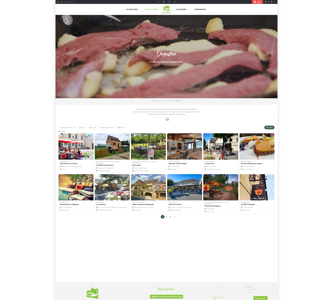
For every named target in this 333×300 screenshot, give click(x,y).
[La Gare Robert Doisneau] (257, 2)
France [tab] (250, 287)
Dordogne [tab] (250, 292)
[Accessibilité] (266, 2)
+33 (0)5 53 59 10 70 (68, 2)
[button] (271, 1)
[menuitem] (132, 9)
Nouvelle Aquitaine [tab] (252, 289)
